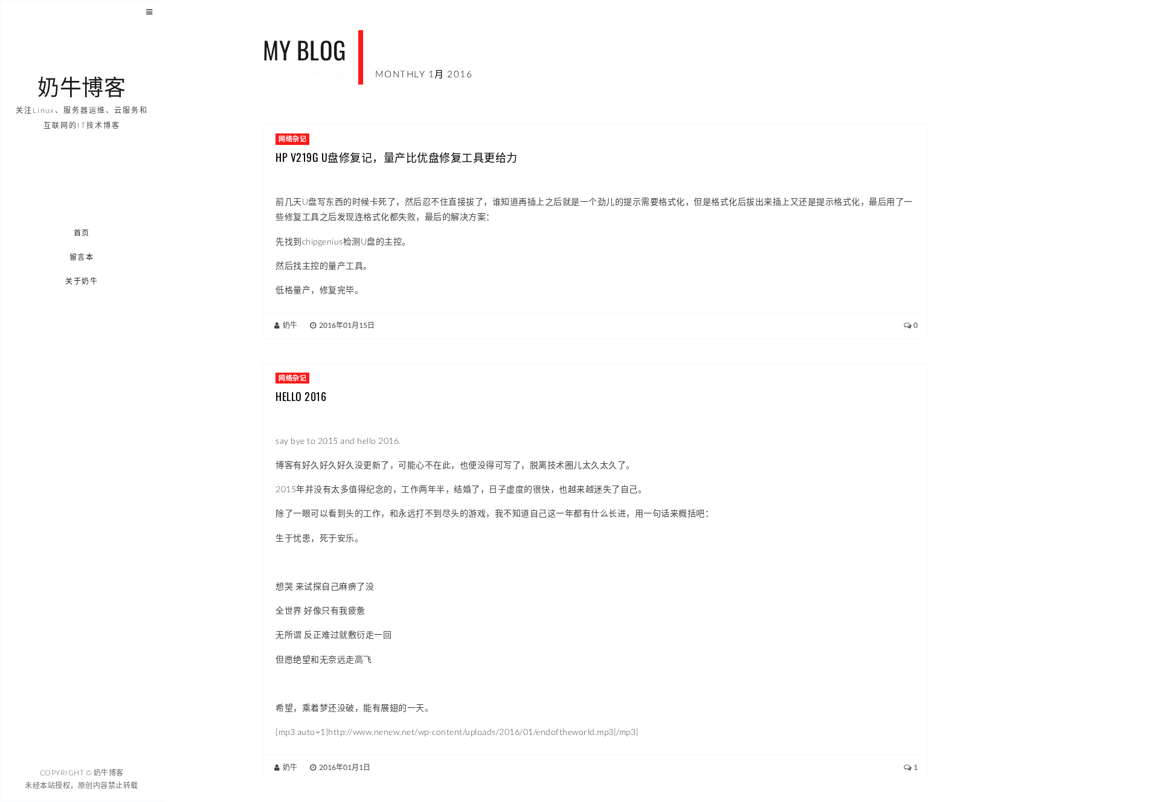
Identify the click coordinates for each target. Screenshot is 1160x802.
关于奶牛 (82, 281)
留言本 (81, 256)
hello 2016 (301, 396)
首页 (82, 232)
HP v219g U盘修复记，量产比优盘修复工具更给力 (397, 157)
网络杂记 (292, 139)
